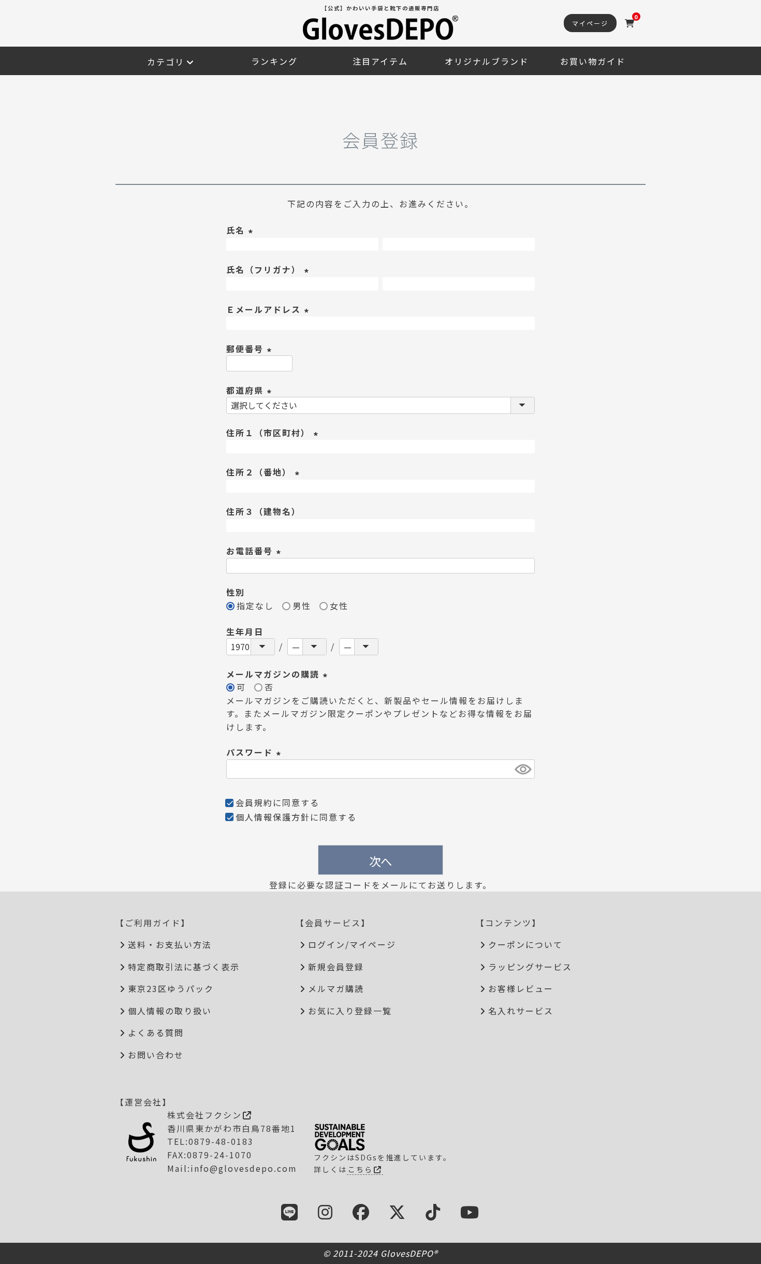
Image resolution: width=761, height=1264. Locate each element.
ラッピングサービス (530, 966)
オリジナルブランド (487, 61)
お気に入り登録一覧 (350, 1010)
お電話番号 (255, 550)
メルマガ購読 (336, 988)
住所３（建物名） (263, 511)
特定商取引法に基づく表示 (184, 966)
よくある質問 (156, 1032)
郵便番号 (250, 348)
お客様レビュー (520, 988)
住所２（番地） (264, 472)
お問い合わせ (156, 1054)
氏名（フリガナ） (269, 269)
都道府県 (250, 390)
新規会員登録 (336, 966)
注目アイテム (380, 61)
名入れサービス (520, 1010)
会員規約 (254, 802)
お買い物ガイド (592, 61)
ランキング (274, 61)
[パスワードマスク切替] (523, 769)
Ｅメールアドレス (269, 309)
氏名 (241, 230)
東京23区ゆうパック (171, 988)
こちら (360, 1169)
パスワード (255, 752)
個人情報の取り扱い (170, 1010)
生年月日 (245, 631)
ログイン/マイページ (352, 944)
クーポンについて (525, 944)
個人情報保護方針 (273, 817)
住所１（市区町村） (273, 432)
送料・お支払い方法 (170, 944)
